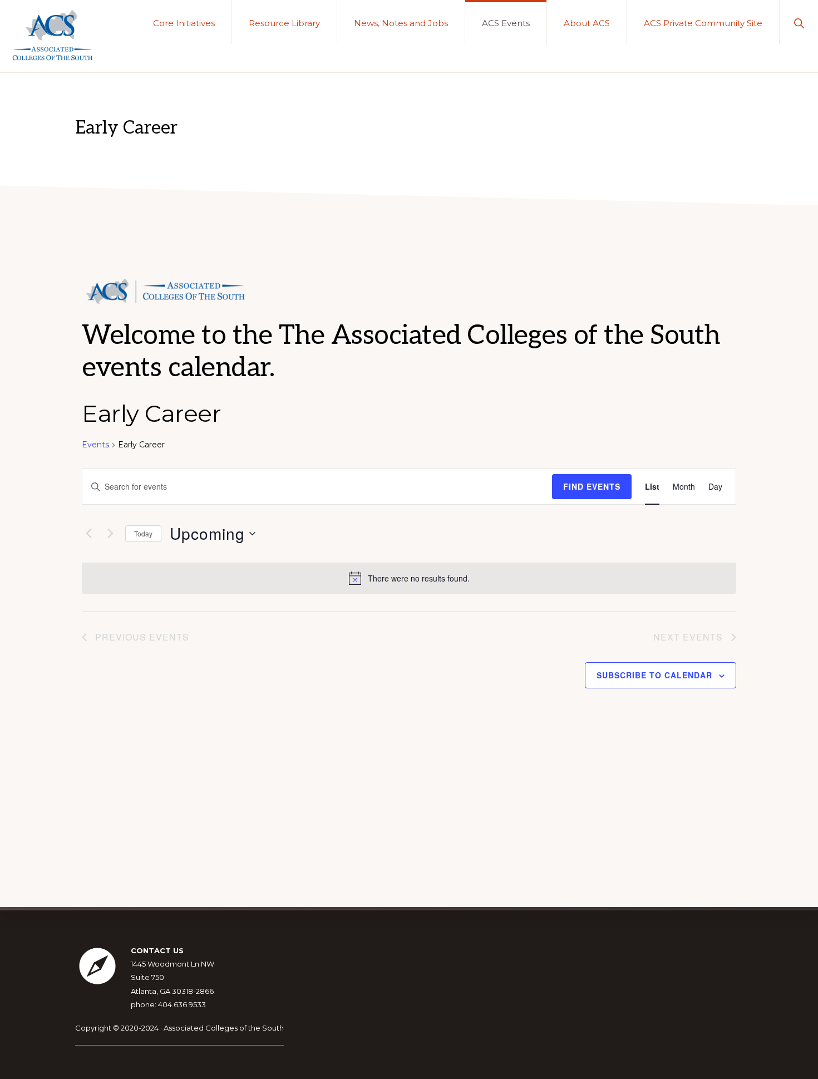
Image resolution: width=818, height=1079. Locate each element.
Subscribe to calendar (654, 675)
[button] (799, 22)
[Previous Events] (88, 533)
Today (143, 533)
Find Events (591, 486)
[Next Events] (110, 533)
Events (95, 445)
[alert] (409, 578)
